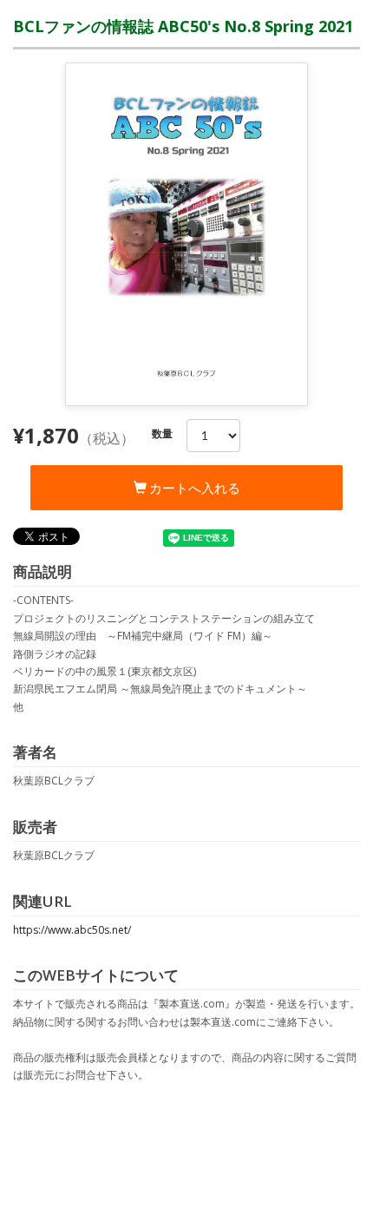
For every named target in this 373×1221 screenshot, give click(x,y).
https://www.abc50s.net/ (72, 929)
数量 (162, 433)
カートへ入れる (193, 488)
